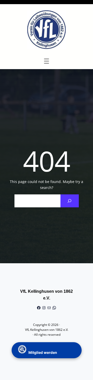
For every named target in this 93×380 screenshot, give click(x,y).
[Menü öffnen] (46, 61)
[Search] (69, 200)
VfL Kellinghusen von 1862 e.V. (46, 329)
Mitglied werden (42, 352)
